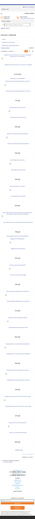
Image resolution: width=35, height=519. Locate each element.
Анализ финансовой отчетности (17, 107)
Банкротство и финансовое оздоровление (17, 133)
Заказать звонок (18, 470)
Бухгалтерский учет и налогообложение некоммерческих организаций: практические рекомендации (17, 213)
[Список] (32, 51)
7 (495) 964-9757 (17, 475)
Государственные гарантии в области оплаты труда (18, 396)
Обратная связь (18, 473)
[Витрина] (26, 51)
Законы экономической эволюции (17, 422)
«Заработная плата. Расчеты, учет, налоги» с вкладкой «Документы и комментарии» (17, 55)
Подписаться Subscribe (17, 507)
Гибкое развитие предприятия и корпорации (17, 291)
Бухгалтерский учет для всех (17, 160)
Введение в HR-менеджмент (17, 238)
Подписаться (17, 503)
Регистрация (31, 7)
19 (31, 454)
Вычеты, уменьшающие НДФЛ (17, 265)
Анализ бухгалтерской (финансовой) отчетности (17, 81)
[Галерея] (29, 51)
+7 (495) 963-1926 (17, 472)
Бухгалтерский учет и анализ (17, 186)
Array (31, 457)
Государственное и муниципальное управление (17, 344)
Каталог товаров (6, 21)
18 (29, 454)
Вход (25, 7)
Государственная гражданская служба (17, 317)
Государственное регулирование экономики (17, 370)
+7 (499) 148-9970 (29, 13)
